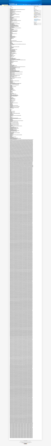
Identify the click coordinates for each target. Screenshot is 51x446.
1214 (28, 167)
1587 (21, 178)
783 (27, 156)
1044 (24, 162)
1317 (21, 170)
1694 (20, 181)
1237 (11, 168)
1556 (28, 177)
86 (24, 140)
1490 (13, 175)
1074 (16, 163)
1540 (30, 176)
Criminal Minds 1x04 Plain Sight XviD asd (14, 105)
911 (17, 159)
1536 (25, 176)
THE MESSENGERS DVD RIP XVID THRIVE (14, 107)
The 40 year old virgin (12, 76)
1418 (13, 173)
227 (23, 143)
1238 (13, 168)
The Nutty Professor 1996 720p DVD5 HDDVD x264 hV (15, 20)
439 (28, 148)
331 (12, 146)
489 (32, 149)
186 (28, 142)
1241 (16, 168)
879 (31, 158)
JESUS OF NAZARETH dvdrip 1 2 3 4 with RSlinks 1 (15, 59)
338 (19, 146)
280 (30, 144)
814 (12, 157)
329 (10, 146)
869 (21, 158)
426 (15, 148)
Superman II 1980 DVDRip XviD (13, 70)
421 (10, 148)
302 (29, 145)
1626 (25, 179)
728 (18, 155)
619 (24, 152)
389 (24, 147)
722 (12, 155)
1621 (19, 179)
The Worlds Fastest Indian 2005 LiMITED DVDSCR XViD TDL (16, 41)
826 (24, 157)
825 (23, 157)
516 (13, 150)
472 (15, 149)
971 (31, 160)
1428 (25, 173)
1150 (19, 165)
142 (30, 141)
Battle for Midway (11, 81)
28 (27, 139)
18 (20, 139)
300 (27, 145)
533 (30, 150)
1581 (14, 178)
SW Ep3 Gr (11, 34)
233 (29, 143)
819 (17, 157)
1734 (25, 182)
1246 (23, 168)
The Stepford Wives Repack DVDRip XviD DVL (14, 130)
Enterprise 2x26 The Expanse (13, 69)
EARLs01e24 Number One (12, 55)
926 (32, 159)
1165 (14, 166)
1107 (12, 164)
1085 (30, 163)
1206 (18, 167)
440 (29, 148)
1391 (24, 172)
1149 (17, 165)
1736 (28, 182)
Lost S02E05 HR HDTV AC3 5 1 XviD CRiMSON (14, 106)
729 (19, 155)
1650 (10, 180)
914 (20, 159)
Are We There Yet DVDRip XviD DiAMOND (14, 122)
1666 (30, 180)
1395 (29, 172)
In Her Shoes (11, 92)
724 (14, 155)
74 (15, 140)
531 (28, 150)
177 (19, 142)
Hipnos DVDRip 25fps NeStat (13, 68)
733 (23, 155)
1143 (10, 165)
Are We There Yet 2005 (12, 89)
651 (10, 153)
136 (24, 141)
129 (17, 141)
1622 (20, 179)
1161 (32, 165)
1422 (18, 173)
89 (26, 140)
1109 (15, 164)
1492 (15, 175)
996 (10, 161)
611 (16, 152)
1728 (18, 182)
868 (20, 158)
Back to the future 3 (12, 101)
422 (11, 148)
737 (27, 155)
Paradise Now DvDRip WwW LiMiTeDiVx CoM (14, 71)
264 (14, 144)
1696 (23, 181)
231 (27, 143)
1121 (29, 164)
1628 (28, 179)
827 (25, 157)
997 (11, 161)
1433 (31, 173)
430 (19, 148)
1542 (10, 177)
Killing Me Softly (11, 88)
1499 (24, 175)
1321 (26, 170)
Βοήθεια (40, 4)
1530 (18, 176)
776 (20, 156)
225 (21, 143)
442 (31, 148)
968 (28, 160)
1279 (19, 169)
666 (25, 153)
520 (17, 150)
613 (18, 152)
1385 (16, 172)
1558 (30, 177)
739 (29, 155)
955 (15, 160)
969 (29, 160)
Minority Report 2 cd (12, 133)
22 (23, 139)
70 (12, 140)
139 (27, 141)
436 (25, 148)
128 (16, 141)
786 (30, 156)
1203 (14, 167)
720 (10, 155)
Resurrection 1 (11, 18)
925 (31, 159)
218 (14, 143)
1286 (28, 169)
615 (20, 152)
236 (32, 143)
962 (22, 160)
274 (24, 144)
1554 (25, 177)
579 (30, 151)
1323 (29, 170)
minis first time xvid (12, 137)
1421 (16, 173)
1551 (21, 177)
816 (14, 157)
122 (10, 141)
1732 (23, 182)
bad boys (11, 22)
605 (10, 152)
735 (25, 155)
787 (31, 156)
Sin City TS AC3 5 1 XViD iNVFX (13, 58)
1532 (20, 176)
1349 (16, 171)
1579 (11, 178)
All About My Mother (12, 29)
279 (29, 144)
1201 (11, 167)
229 (25, 143)
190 (32, 142)
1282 (23, 169)
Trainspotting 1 (11, 10)
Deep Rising (11, 45)
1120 (28, 164)
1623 (21, 179)
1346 (13, 171)
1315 (19, 170)
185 (27, 142)
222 (18, 143)
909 (15, 159)
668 (27, 153)
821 (19, 157)
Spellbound (11, 35)
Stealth (10, 63)
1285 (26, 169)
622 (27, 152)
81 (20, 140)
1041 (20, 162)
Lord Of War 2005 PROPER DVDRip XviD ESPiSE (15, 113)
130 (18, 141)
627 (32, 152)
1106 (11, 164)
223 (19, 143)
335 (16, 146)
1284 (25, 169)
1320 (25, 170)
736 (26, 155)
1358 (28, 171)
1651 (11, 180)
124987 (10, 110)
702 (15, 154)
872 (24, 158)
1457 (16, 174)
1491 (14, 175)
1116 (23, 164)
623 (28, 152)
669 (28, 153)
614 (19, 152)
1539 (29, 176)
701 (14, 154)
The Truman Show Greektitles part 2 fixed (14, 121)
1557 (29, 177)
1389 (21, 172)
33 (31, 139)
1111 (17, 164)
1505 (31, 175)
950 (10, 160)
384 (19, 147)
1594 (30, 178)
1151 (20, 165)
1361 (31, 171)
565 (16, 151)
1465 (26, 174)
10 (14, 139)
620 (25, 152)
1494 (18, 175)
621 (26, 152)
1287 (29, 169)
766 (10, 156)
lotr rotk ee (11, 78)
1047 (28, 162)
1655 (16, 180)
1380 (10, 172)
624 (29, 152)
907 (13, 159)
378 (13, 147)
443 (32, 148)
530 (27, 150)
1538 (28, 176)
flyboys (10, 126)
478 (21, 149)
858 (10, 158)
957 (17, 160)
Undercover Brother (12, 93)
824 (22, 157)
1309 (11, 170)
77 (17, 140)
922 (28, 159)
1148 (16, 165)
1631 (31, 179)
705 (18, 154)
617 (22, 152)
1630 (30, 179)
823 (21, 157)
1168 (17, 166)
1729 (19, 182)
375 (10, 147)
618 (23, 152)
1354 (23, 171)
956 (16, 160)
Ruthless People (11, 97)
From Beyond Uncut (12, 47)
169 (11, 142)
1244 (20, 168)
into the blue (11, 19)
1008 (24, 161)
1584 (18, 178)
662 (21, 153)
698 (11, 154)
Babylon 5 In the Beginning (12, 100)
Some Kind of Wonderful (12, 12)
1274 (13, 169)
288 (15, 145)
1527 (14, 176)
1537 (26, 176)
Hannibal (11, 16)
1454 (13, 174)
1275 (14, 169)
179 (21, 142)
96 (31, 140)
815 (13, 157)
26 (26, 139)
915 (21, 159)
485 (28, 149)
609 (14, 152)
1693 (19, 181)
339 (20, 146)
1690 (15, 181)
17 (19, 139)
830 (28, 157)
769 (13, 156)
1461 (21, 174)
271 (21, 144)
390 (25, 147)
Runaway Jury (11, 125)
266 (16, 144)
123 (11, 141)
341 (22, 146)
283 (10, 145)
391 (26, 147)
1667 (31, 180)
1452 (10, 174)
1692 (18, 181)
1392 (25, 172)
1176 (27, 166)
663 (22, 153)
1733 (24, 182)
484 (27, 149)
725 (15, 155)
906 (12, 159)
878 (30, 158)
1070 (11, 163)
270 (20, 144)
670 (29, 153)
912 (18, 159)
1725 (14, 182)
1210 (23, 167)
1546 (15, 177)
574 (25, 151)
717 (30, 154)
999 (13, 161)
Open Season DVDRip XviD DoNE (13, 31)
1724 (13, 182)
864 (16, 158)
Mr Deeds (11, 52)
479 (22, 149)
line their (10, 60)
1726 (15, 182)
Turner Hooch (11, 134)
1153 (22, 165)
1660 (23, 180)
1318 (23, 170)
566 (17, 151)
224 (20, 143)
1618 (15, 179)
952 (12, 160)
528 (25, 150)
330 (11, 146)
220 (16, 143)
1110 (16, 164)
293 (20, 145)
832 (30, 157)
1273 (11, 169)
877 (29, 158)
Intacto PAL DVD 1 (11, 15)
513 (10, 150)
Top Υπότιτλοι (29, 4)
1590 (25, 178)
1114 (21, 164)
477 (20, 149)
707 (20, 154)
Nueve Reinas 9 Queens (12, 112)
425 (14, 148)
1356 (25, 171)
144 (32, 141)
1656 (18, 180)
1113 (20, 164)
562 (13, 151)
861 (13, 158)
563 (14, 151)
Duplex (10, 123)
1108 (14, 164)
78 (18, 140)
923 (29, 159)
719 (32, 154)
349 (30, 146)
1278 (18, 169)
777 (21, 156)
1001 (15, 161)
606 (11, 152)
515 (12, 150)
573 (24, 151)
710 (23, 154)
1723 (11, 182)
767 (11, 156)
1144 (11, 165)
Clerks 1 (10, 124)
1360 (30, 171)
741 (31, 155)
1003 (18, 161)
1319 (24, 170)
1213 (26, 167)
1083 (28, 163)
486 (29, 149)
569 (20, 151)
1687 (11, 181)
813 (11, 157)
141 (29, 141)
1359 (29, 171)
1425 (21, 173)
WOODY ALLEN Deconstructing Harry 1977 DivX (15, 23)
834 (32, 157)
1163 (11, 166)
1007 (23, 161)
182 (24, 142)
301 (28, 145)
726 (16, 155)
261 (11, 144)
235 (31, 143)
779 (23, 156)
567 (18, 151)
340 (21, 146)
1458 (18, 174)
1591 (26, 178)
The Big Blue (11, 13)
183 (25, 142)
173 (15, 142)
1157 (27, 165)
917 (23, 159)
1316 (20, 170)
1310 (13, 170)
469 (12, 149)
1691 (16, 181)
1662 (25, 180)
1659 (21, 180)
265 (15, 144)
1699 (26, 181)
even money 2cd (11, 135)
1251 (29, 168)
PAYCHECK (11, 85)
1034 (11, 162)
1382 (13, 172)
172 (14, 142)
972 (32, 160)
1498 (23, 175)
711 (24, 154)
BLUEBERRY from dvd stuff (12, 98)
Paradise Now (11, 119)
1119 (27, 164)
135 (23, 141)
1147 (15, 165)
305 (32, 145)
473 (16, 149)
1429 (26, 173)
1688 (13, 181)
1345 (11, 171)
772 (16, 156)
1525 (11, 176)
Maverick (11, 28)
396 (31, 147)
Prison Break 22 (11, 82)
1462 (23, 174)
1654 (15, 180)
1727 (16, 182)
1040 (19, 162)
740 (30, 155)
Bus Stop (11, 64)
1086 (31, 163)
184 (26, 142)
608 (13, 152)
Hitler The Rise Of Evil (12, 44)
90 (27, 140)
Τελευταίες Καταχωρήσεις (35, 4)
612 (17, 152)
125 (13, 141)
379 (14, 147)
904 (10, 159)
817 (15, 157)
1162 (10, 166)
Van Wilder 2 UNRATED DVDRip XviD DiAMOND (15, 132)
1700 (28, 181)
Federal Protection (11, 62)
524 (21, 150)
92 (28, 140)
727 (17, 155)
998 (12, 161)
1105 (10, 164)
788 (32, 156)
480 (23, 149)
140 (28, 141)
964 (24, 160)
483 (26, 149)
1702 (30, 181)
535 (32, 150)
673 (32, 153)
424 (13, 148)
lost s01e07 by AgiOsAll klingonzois (13, 65)
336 (17, 146)
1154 (23, 165)
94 (30, 140)
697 (10, 154)
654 (13, 153)
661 (20, 153)
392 (27, 147)
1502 (28, 175)
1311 (14, 170)
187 (29, 142)
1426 (23, 173)
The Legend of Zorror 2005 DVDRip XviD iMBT (14, 46)
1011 (28, 161)
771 (15, 156)
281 (31, 144)
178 (20, 142)
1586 (20, 178)
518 (15, 150)
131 (19, 141)
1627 (26, 179)
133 (21, 141)
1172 (22, 166)
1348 (15, 171)
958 (18, 160)
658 (17, 153)
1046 (26, 162)
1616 (13, 179)
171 (13, 142)
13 (16, 139)
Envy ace (11, 111)
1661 (24, 180)
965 (25, 160)
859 (11, 158)
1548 (18, 177)
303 (30, 145)
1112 (18, 164)
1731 (21, 182)
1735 (26, 182)
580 (31, 151)
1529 (16, 176)
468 (11, 149)
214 (10, 143)
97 (32, 140)
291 (18, 145)
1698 (25, 181)
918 (24, 159)
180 (22, 142)
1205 (16, 167)
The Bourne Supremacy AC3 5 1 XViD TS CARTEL (15, 67)
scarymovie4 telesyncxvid (12, 24)
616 (21, 152)
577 (28, 151)
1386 (18, 172)
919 (25, 159)
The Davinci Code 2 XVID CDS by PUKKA (14, 127)
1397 (31, 172)
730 (20, 155)
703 (16, 154)
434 (23, 148)
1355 (24, 171)
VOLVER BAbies (11, 102)
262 (12, 144)
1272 (10, 169)
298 (25, 145)
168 (10, 142)
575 (26, 151)
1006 (22, 161)
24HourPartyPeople (12, 38)
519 (16, 150)
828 (26, 157)
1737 (29, 182)
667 (26, 153)
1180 (32, 166)
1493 (16, 175)
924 (30, 159)
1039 (18, 162)
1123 (32, 164)
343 (24, 146)
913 (19, 159)
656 (15, 153)
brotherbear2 (11, 91)
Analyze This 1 (11, 80)
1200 (10, 167)
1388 (20, 172)
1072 (14, 163)
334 (15, 146)
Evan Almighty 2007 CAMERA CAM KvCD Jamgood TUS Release (16, 120)
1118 (26, 164)
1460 (20, 174)
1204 (15, 167)
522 (19, 150)
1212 (25, 167)
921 (27, 159)
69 (11, 140)
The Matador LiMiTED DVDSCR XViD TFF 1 (14, 26)
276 (26, 144)
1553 (24, 177)
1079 (23, 163)
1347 (14, 171)
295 (22, 145)
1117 (24, 164)
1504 (30, 175)
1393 (26, 172)
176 (18, 142)
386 (21, 147)
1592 (28, 178)
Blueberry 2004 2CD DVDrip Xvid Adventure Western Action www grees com (17, 66)
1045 (25, 162)
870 (22, 158)
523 (20, 150)
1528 (15, 176)
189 (31, 142)
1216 (30, 167)
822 (20, 157)
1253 (31, 168)
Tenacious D (11, 109)
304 (31, 145)
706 (19, 154)
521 (18, 150)
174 (16, 142)
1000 (14, 161)
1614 (10, 179)
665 (24, 153)
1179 (31, 166)
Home (23, 4)
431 (20, 148)
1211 (24, 167)
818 (16, 157)
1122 (30, 164)
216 (12, 143)
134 (22, 141)
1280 (20, 169)
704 (17, 154)
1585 (19, 178)
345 (26, 146)
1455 (14, 174)
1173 (23, 166)
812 (10, 157)
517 (14, 150)
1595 (31, 178)
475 (18, 149)
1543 (11, 177)
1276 (15, 169)
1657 (19, 180)
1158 (28, 165)
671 (30, 153)
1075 (18, 163)
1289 (31, 169)
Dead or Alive (11, 104)
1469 (31, 174)
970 (30, 160)
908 (14, 159)
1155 (25, 165)
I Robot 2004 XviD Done (12, 72)
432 (21, 148)
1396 (30, 172)
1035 (13, 162)
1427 (24, 173)
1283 (24, 169)
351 (32, 146)
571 (22, 151)
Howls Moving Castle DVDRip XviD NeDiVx (14, 128)
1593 (29, 178)
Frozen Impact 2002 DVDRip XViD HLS (14, 61)
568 (19, 151)
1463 (24, 174)
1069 (10, 163)
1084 (29, 163)
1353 (21, 171)
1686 (10, 181)
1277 (16, 169)
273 (23, 144)
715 (28, 154)
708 (21, 154)
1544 (13, 177)
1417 (11, 173)
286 (13, 145)
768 (12, 156)
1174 (25, 166)
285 (12, 145)
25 (25, 139)
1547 (16, 177)
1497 (21, 175)
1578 (10, 178)
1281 (21, 169)
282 (32, 144)
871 (23, 158)
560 (11, 151)
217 (13, 143)
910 (16, 159)
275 (25, 144)
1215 (29, 167)
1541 (31, 176)
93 (29, 140)
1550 (20, 177)
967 (27, 160)
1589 (24, 178)
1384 (15, 172)
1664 (28, 180)
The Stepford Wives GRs (12, 51)
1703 (31, 181)
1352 (20, 171)
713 (26, 154)
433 (22, 148)
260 (10, 144)
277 (27, 144)
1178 (30, 166)
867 (19, 158)
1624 (23, 179)
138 (26, 141)
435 (24, 148)
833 (31, 157)
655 (14, 153)
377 (12, 147)
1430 (28, 173)
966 (26, 160)
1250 (28, 168)
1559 (31, 177)
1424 (20, 173)
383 (18, 147)
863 (15, 158)
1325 (31, 170)
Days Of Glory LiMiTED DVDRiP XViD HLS (14, 95)
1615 (11, 179)
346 (27, 146)
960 (20, 160)
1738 (30, 182)
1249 (26, 168)
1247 (24, 168)
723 (13, 155)
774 (18, 156)
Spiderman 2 (11, 48)
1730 (20, 182)
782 (26, 156)
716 (29, 154)
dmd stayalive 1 (11, 87)
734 (24, 155)
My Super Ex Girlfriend (12, 14)
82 (21, 140)
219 (15, 143)
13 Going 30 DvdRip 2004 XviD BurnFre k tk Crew (15, 75)
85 (23, 140)
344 (25, 146)
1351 (19, 171)
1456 (15, 174)
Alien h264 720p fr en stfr (12, 50)
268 (18, 144)
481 (24, 149)
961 (21, 160)
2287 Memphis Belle (12, 56)
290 (17, 145)
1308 (10, 170)
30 (29, 139)
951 (11, 160)
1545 (14, 177)
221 (17, 143)
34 (32, 139)
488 (31, 149)
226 (22, 143)
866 (18, 158)
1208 (20, 167)
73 (14, 140)
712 (25, 154)
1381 (11, 172)
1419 (14, 173)
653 (12, 153)
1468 (30, 174)
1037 (15, 162)
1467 (29, 174)
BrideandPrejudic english (12, 36)
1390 (23, 172)
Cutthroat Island (11, 43)
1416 (10, 173)
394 (29, 147)
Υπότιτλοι (26, 4)
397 (32, 147)
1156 (26, 165)
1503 (29, 175)
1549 (19, 177)
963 (23, 160)
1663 (26, 180)
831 (29, 157)
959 (19, 160)
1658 (20, 180)
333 (14, 146)
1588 (23, 178)
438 (27, 148)
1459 (19, 174)
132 (20, 141)
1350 (18, 171)
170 (12, 142)
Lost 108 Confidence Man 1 (12, 99)
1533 (21, 176)
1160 (31, 165)
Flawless (10, 21)
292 (19, 145)
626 (31, 152)
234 (30, 143)
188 (30, 142)
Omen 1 (10, 39)
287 (14, 145)
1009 (25, 161)
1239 (14, 168)
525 (22, 150)
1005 (20, 161)
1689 (14, 181)
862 (14, 158)
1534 (23, 176)
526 (23, 150)
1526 (13, 176)
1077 (20, 163)
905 (11, 159)
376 (11, 147)
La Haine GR (11, 30)
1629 (29, 179)
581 (32, 151)
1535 (24, 176)
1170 (20, 166)
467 (10, 149)
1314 (18, 170)
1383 (14, 172)
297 (24, 145)
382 (17, 147)
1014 (32, 161)
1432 (30, 173)
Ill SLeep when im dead (12, 73)
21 (22, 139)
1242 (18, 168)
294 (21, 145)
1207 (19, 167)
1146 (14, 165)
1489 (11, 175)
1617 (14, 179)
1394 (28, 172)
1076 (19, 163)
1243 (19, 168)
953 (13, 160)
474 (17, 149)
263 (13, 144)
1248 (25, 168)
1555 (26, 177)
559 (10, 151)
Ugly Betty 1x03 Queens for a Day (13, 40)
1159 (30, 165)
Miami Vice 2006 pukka (12, 27)
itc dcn (10, 116)
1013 (30, 161)
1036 (14, 162)
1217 (31, 167)
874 (26, 158)
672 (31, 153)
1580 (13, 178)
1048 (29, 162)
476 (19, 149)
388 (23, 147)
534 (31, 150)
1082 (26, 163)
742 (32, 155)
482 (25, 149)
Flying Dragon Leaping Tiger (13, 90)
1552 (23, 177)
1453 (11, 174)
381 (16, 147)
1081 (25, 163)
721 (11, 155)
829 (27, 157)
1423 (19, 173)
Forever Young (11, 57)
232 (28, 143)
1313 (16, 170)
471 (14, 149)
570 (21, 151)
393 (28, 147)
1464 (25, 174)
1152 (21, 165)
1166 (15, 166)
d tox (10, 131)
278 (28, 144)
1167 (16, 166)
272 (22, 144)
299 (26, 145)
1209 (21, 167)
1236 (10, 168)
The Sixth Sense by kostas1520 (13, 86)
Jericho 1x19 (11, 136)
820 (18, 157)
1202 (13, 167)
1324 (30, 170)
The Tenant (11, 103)
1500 (25, 175)
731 (21, 155)
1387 (19, 172)
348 (29, 146)
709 (22, 154)
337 (18, 146)
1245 (21, 168)
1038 (16, 162)
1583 (16, 178)
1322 (28, 170)
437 (26, 148)
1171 (21, 166)
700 (13, 154)
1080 (24, 163)
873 (25, 158)
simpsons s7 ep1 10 (12, 114)
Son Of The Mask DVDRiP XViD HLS (13, 49)
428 (17, 148)
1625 (24, 179)
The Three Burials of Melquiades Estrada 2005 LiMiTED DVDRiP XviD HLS (17, 9)
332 (13, 146)
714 (27, 154)
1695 (21, 181)
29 (28, 139)
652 (11, 153)
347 (28, 146)
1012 (29, 161)
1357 (26, 171)
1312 (15, 170)
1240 (15, 168)
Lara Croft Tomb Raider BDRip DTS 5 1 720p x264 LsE (15, 77)
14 (17, 139)
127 (15, 141)
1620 (18, 179)
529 (26, 150)
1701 (29, 181)
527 (24, 150)
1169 (19, 166)
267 (17, 144)
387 (22, 147)
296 (23, 145)
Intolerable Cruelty (11, 17)
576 (27, 151)
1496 (20, 175)
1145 (12, 165)
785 (29, 156)
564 (15, 151)
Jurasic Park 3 (11, 32)
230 (26, 143)
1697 (24, 181)
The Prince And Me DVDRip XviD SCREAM (14, 25)
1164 (12, 166)
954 (14, 160)
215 (11, 143)
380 (15, 147)
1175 (26, 166)
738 (28, 155)
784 (28, 156)
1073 (15, 163)
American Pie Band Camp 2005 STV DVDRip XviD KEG (15, 115)
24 (24, 139)
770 (14, 156)
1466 (28, 174)
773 (17, 156)
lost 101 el (11, 94)
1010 (27, 161)
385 (20, 147)
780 (24, 156)
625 (30, 152)
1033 (10, 162)
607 (12, 152)
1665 (29, 180)
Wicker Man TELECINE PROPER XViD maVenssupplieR (15, 83)
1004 (19, 161)
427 (16, 148)
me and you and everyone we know (13, 129)
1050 (31, 162)
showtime (11, 42)
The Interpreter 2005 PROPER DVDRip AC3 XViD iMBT (15, 138)
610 (15, 152)
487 (30, 149)
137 (25, 141)
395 (30, 147)
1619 (16, 179)
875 (27, 158)
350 (31, 146)
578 (29, 151)
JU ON (10, 8)
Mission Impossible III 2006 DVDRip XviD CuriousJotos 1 (15, 118)
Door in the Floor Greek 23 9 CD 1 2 (13, 33)
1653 (14, 180)
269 (19, 144)
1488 (10, 175)
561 (12, 151)
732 (22, 155)
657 (16, 153)
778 (22, 156)
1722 (10, 182)
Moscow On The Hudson (12, 74)
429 (18, 148)
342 (23, 146)
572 (23, 151)
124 (12, 141)
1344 (10, 171)
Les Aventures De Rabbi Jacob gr (13, 53)
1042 (21, 162)
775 (19, 156)
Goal (10, 79)
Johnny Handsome (12, 54)
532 (29, 150)
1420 (15, 173)
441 (30, 148)
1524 (10, 176)
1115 (22, 164)
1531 (19, 176)
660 (19, 153)
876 (28, 158)
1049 (30, 162)
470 (13, 149)
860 (12, 158)
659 (18, 153)
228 (24, 143)
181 (23, 142)
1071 (13, 163)
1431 (29, 173)
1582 (15, 178)
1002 (17, 161)
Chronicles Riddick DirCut (12, 37)
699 (12, 154)
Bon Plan (11, 96)
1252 (30, 168)
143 (31, 141)
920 (26, 159)
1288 (30, 169)
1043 (23, 162)
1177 (28, 166)
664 (23, 153)
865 (17, 158)
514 (11, 150)
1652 (13, 180)
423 (12, 148)
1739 (31, 182)
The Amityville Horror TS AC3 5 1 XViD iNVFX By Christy (15, 11)
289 (16, 145)
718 (31, 154)
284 (11, 145)
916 (22, 159)
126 (14, 141)
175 (17, 142)
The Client (11, 117)
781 (25, 156)
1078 (21, 163)
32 (30, 139)
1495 (19, 175)
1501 (26, 175)
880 (32, 158)
